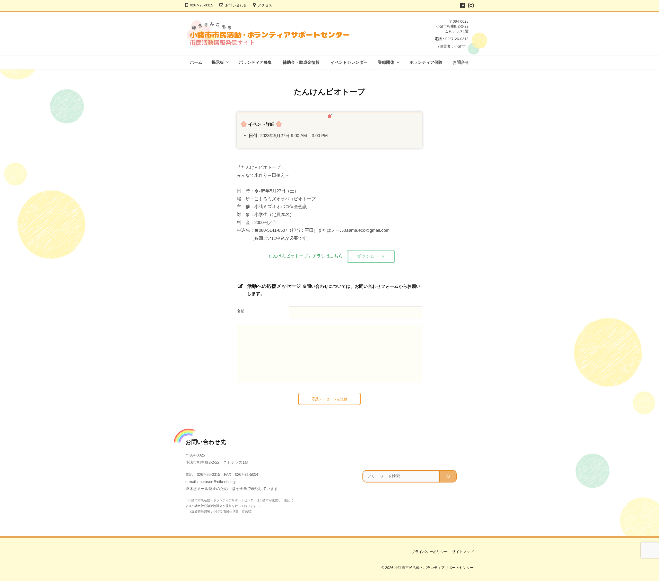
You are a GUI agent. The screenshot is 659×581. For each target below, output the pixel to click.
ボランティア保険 (426, 62)
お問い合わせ (236, 5)
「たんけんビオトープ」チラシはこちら (303, 256)
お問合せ (461, 62)
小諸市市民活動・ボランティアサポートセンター (434, 568)
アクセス (265, 5)
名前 (241, 311)
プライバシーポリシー (429, 552)
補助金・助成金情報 (301, 62)
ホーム (196, 62)
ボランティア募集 (255, 62)
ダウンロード (370, 256)
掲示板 (218, 62)
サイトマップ (463, 552)
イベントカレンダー (349, 62)
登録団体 (386, 62)
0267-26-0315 (201, 5)
